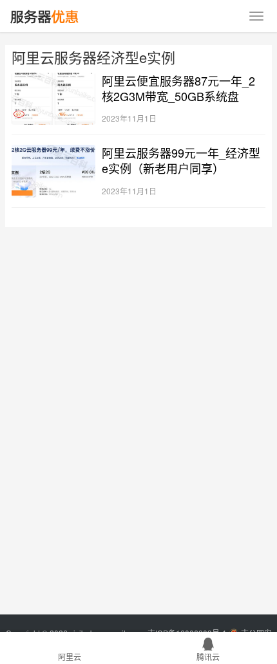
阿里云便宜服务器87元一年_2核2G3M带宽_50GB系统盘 (178, 88)
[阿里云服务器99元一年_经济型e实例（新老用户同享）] (53, 171)
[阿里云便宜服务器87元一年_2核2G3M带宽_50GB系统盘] (53, 99)
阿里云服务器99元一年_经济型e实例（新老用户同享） (181, 160)
